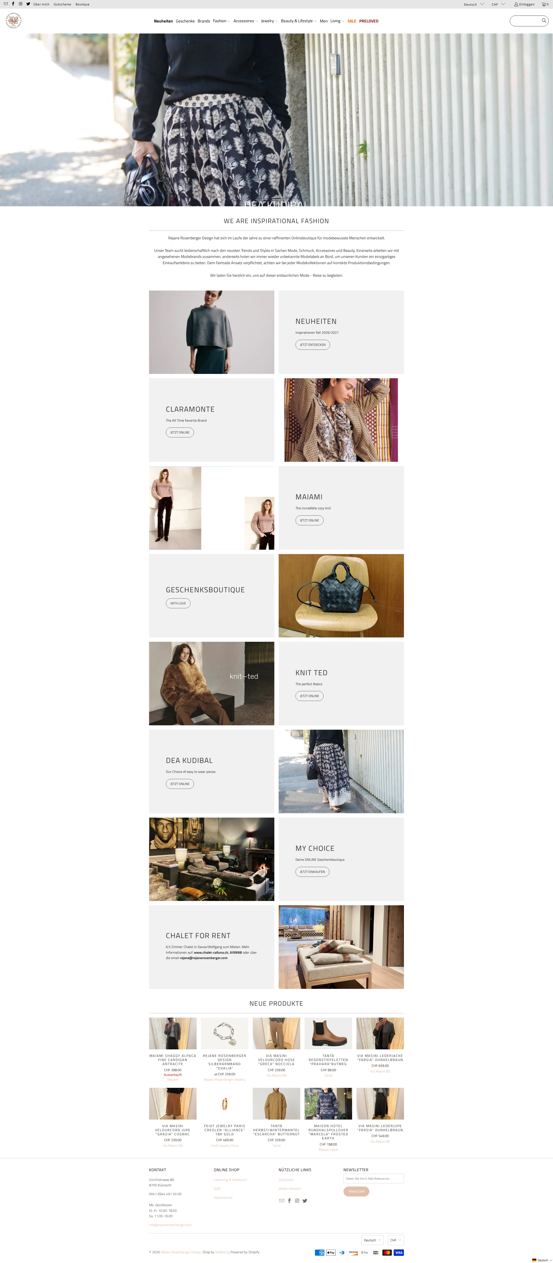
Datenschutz (223, 1197)
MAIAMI (309, 496)
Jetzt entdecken (313, 344)
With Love (178, 603)
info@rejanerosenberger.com (170, 1224)
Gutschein (286, 1179)
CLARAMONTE (190, 409)
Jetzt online (179, 432)
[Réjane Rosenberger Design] (13, 21)
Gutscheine (62, 4)
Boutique (83, 4)
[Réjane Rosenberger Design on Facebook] (13, 4)
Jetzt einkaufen (312, 871)
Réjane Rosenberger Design (181, 1252)
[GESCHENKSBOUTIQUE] (341, 596)
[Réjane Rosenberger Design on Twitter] (28, 4)
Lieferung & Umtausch (230, 1179)
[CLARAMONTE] (341, 420)
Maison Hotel (328, 1149)
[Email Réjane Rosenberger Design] (5, 4)
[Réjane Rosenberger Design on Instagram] (20, 4)
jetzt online (179, 783)
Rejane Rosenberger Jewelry (224, 1079)
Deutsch (471, 4)
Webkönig (222, 1252)
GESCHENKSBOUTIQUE (205, 589)
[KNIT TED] (211, 683)
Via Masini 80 (276, 1075)
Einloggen (527, 4)
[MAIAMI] (211, 508)
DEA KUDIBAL (189, 760)
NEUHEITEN (316, 321)
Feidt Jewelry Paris (224, 1145)
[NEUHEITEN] (211, 332)
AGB (217, 1188)
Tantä (328, 1075)
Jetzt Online (309, 695)
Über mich (41, 4)
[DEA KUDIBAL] (341, 771)
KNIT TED (312, 672)
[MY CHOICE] (211, 859)
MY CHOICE (315, 848)
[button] (222, 21)
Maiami (172, 1079)
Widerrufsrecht (290, 1188)
